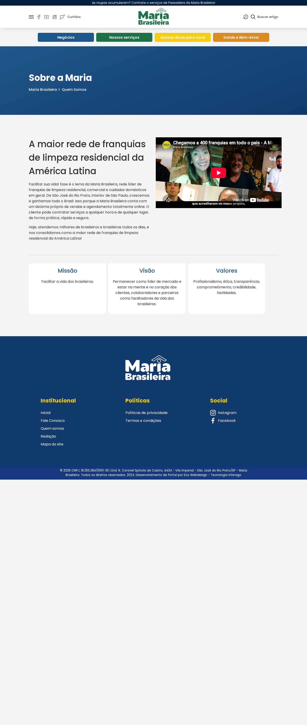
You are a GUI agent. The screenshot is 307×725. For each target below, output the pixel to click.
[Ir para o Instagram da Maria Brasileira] (54, 17)
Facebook (227, 420)
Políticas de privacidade (146, 412)
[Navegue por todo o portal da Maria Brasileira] (31, 16)
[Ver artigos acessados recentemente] (246, 17)
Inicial (46, 412)
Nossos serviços (124, 37)
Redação (48, 436)
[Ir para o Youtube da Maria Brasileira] (46, 17)
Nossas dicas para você (182, 37)
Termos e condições (143, 420)
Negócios (66, 37)
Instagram (227, 412)
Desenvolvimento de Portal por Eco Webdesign (171, 475)
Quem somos (52, 428)
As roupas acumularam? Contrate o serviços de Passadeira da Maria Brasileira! (153, 2)
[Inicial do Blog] (147, 373)
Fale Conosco (53, 420)
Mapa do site (52, 444)
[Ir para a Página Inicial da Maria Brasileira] (153, 17)
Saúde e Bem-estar (241, 37)
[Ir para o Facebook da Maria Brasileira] (39, 17)
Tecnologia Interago (226, 475)
